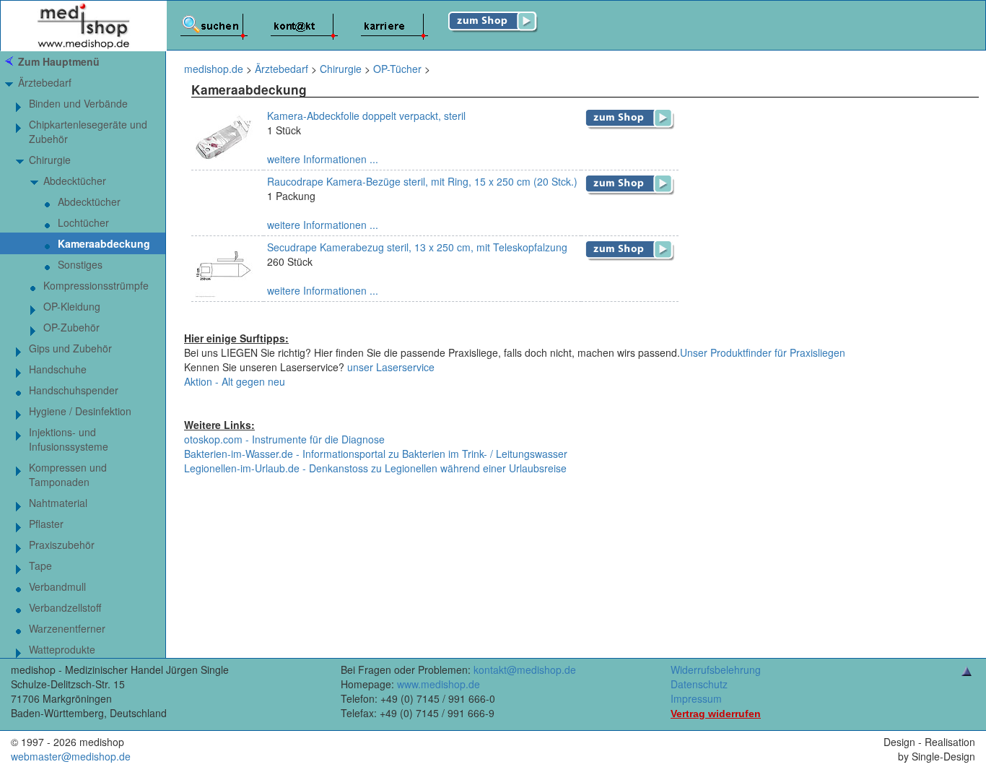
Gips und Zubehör (70, 348)
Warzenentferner (67, 628)
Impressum (696, 698)
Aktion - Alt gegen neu (234, 381)
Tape (40, 565)
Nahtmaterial (58, 502)
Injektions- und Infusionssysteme (68, 439)
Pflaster (46, 523)
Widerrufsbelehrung (716, 669)
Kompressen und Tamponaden (68, 474)
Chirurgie (50, 159)
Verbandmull (57, 586)
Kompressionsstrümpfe (96, 285)
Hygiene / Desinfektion (80, 411)
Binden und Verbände (78, 103)
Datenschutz (699, 684)
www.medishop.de (438, 684)
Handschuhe (58, 369)
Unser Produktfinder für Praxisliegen (762, 352)
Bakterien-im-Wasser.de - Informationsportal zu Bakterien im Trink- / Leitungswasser (375, 453)
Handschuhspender (73, 390)
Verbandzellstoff (65, 607)
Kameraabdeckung (104, 243)
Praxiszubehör (62, 544)
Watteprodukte (62, 649)
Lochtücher (83, 222)
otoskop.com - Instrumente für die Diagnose (284, 439)
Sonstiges (80, 264)
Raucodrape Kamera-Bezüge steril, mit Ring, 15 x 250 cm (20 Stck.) (422, 181)
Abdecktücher (74, 180)
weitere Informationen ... (322, 159)
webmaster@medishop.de (71, 756)
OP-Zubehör (71, 327)
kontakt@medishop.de (525, 669)
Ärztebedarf (44, 82)
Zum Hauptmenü (59, 61)
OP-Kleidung (71, 306)
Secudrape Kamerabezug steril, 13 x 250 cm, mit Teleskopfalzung (417, 247)
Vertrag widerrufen (716, 713)
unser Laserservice (391, 367)
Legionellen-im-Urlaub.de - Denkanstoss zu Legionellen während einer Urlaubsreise (375, 468)
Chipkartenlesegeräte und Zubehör (88, 131)
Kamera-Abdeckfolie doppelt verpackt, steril (366, 115)
